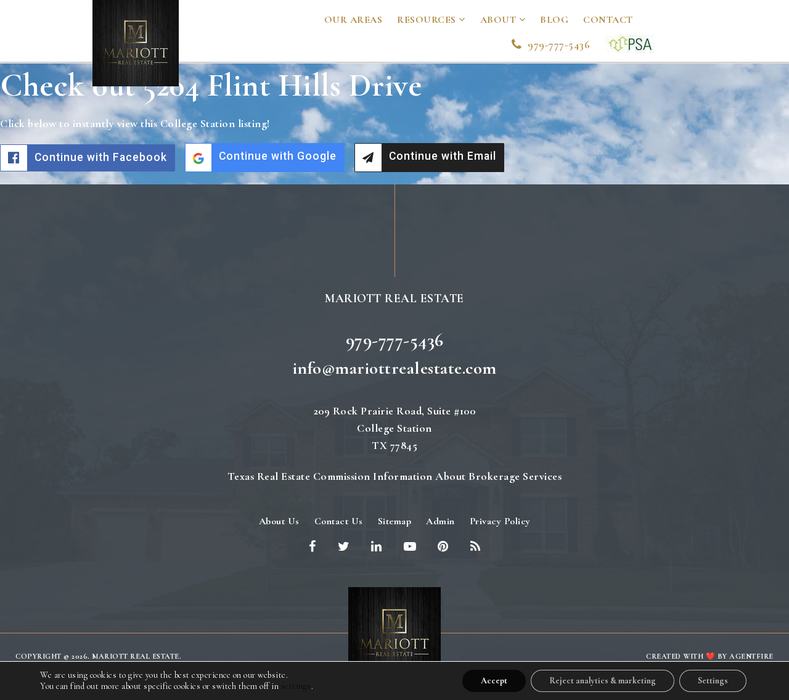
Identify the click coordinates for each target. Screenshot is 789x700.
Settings (713, 680)
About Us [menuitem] (279, 521)
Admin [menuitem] (440, 521)
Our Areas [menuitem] (353, 20)
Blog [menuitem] (554, 20)
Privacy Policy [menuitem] (500, 521)
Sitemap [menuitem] (395, 521)
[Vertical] (135, 41)
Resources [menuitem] (428, 20)
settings (296, 686)
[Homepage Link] (394, 632)
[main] (394, 124)
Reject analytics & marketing (602, 680)
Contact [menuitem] (608, 20)
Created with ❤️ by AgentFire (710, 656)
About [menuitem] (499, 20)
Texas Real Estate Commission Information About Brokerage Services (394, 476)
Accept (494, 680)
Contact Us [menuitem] (338, 521)
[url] (630, 42)
